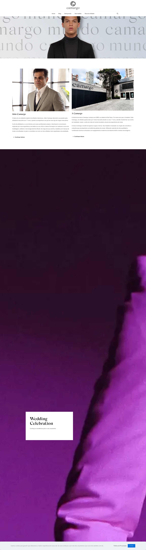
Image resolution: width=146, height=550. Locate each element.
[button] (40, 137)
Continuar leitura (20, 137)
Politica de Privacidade (120, 546)
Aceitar (131, 546)
